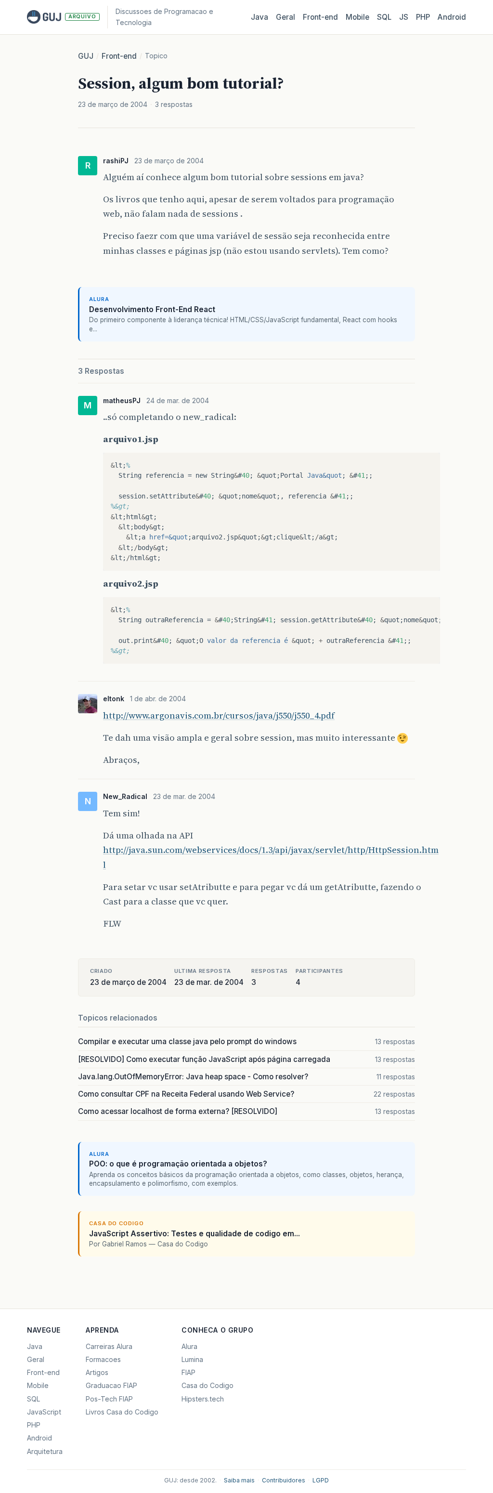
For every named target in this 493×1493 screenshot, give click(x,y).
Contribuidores (283, 1480)
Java (259, 17)
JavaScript (44, 1412)
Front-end (119, 56)
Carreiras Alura (109, 1346)
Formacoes (103, 1359)
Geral (285, 17)
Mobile (357, 17)
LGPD (320, 1480)
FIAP (188, 1372)
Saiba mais (239, 1480)
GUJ (85, 56)
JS (403, 17)
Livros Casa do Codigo (122, 1412)
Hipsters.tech (203, 1399)
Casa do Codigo (208, 1385)
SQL (384, 17)
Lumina (192, 1359)
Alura (189, 1346)
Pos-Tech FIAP (109, 1399)
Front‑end (320, 17)
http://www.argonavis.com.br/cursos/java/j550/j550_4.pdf (219, 715)
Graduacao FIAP (111, 1385)
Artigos (97, 1372)
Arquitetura (45, 1451)
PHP (423, 17)
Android (452, 17)
